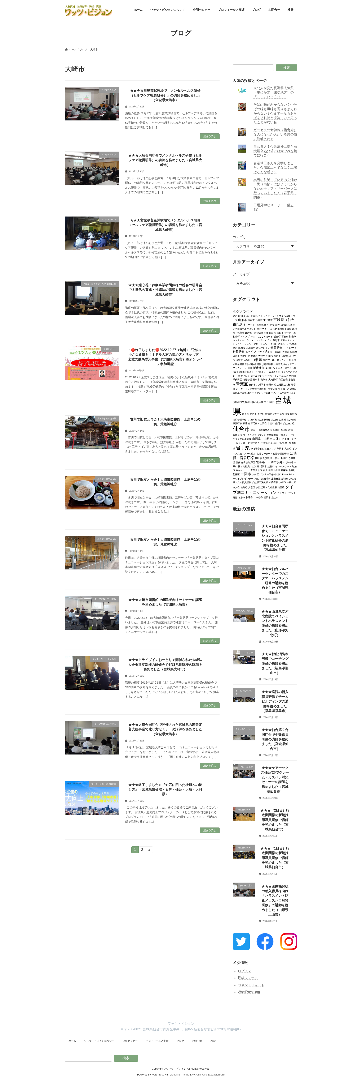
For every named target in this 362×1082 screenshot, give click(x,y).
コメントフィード (251, 985)
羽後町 (278, 351)
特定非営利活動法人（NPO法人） (250, 372)
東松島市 (268, 320)
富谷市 (251, 320)
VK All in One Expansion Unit (208, 1074)
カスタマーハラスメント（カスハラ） (252, 340)
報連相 (246, 423)
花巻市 (241, 497)
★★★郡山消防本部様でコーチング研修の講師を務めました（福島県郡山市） (275, 663)
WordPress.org (249, 992)
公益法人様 (289, 423)
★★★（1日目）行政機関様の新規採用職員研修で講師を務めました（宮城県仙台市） (275, 857)
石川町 (248, 368)
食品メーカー (243, 470)
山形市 (242, 319)
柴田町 (268, 368)
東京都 (254, 316)
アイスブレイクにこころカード (256, 336)
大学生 (261, 355)
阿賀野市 (252, 355)
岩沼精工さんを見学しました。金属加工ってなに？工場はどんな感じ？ (275, 167)
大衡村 (276, 458)
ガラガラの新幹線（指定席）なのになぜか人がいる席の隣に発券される (275, 134)
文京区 (251, 487)
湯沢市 (263, 466)
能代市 (252, 384)
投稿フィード (248, 978)
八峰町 (276, 430)
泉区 (235, 316)
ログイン (244, 970)
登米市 (253, 413)
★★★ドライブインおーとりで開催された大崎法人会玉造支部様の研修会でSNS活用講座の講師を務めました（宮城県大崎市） (165, 664)
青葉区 (242, 383)
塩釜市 (239, 360)
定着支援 (276, 478)
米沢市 (277, 355)
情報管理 (247, 379)
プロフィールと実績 (157, 1040)
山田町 (282, 419)
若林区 (236, 474)
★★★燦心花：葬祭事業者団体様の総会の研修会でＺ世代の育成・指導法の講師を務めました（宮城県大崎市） (165, 289)
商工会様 (283, 379)
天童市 (285, 351)
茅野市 (276, 340)
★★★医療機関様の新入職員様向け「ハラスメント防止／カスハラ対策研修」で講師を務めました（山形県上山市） (275, 900)
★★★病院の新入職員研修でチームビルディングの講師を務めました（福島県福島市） (275, 701)
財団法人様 (244, 316)
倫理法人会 (274, 372)
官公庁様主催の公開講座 (253, 402)
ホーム (72, 1040)
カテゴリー (241, 237)
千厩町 (270, 402)
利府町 (236, 336)
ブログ (180, 1040)
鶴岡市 (241, 347)
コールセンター (259, 375)
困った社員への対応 (248, 466)
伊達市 (277, 474)
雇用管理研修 (240, 419)
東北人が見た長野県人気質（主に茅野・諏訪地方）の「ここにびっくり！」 (274, 92)
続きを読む (209, 136)
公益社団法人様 (282, 384)
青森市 (280, 332)
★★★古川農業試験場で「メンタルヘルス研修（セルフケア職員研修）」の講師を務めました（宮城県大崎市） (165, 95)
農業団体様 (274, 470)
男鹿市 (270, 324)
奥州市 (264, 379)
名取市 (284, 458)
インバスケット (283, 466)
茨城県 (293, 351)
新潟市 (284, 478)
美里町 (260, 413)
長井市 (259, 320)
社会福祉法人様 (269, 442)
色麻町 (291, 470)
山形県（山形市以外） (266, 438)
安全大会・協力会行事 (284, 368)
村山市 (269, 355)
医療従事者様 (284, 329)
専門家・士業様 (259, 423)
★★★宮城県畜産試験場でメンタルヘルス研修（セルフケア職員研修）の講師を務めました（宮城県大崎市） (165, 224)
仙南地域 (240, 462)
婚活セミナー (272, 413)
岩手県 (243, 447)
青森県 (284, 470)
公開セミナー (130, 1040)
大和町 (292, 375)
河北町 (243, 355)
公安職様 (267, 458)
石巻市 (284, 336)
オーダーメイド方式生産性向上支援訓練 (256, 389)
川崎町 (289, 462)
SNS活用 (250, 347)
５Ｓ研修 (240, 442)
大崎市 (282, 482)
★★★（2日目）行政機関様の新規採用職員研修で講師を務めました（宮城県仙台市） (275, 820)
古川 (265, 470)
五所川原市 (256, 470)
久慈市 (272, 332)
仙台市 (241, 428)
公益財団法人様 (260, 482)
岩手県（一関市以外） (270, 462)
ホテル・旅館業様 (257, 324)
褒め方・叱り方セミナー (275, 360)
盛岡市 (278, 423)
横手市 (249, 497)
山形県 (256, 360)
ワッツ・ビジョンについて (99, 1040)
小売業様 (273, 482)
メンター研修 (267, 474)
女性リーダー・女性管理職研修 (273, 453)
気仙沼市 (265, 478)
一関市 (245, 474)
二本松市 (258, 497)
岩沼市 (236, 355)
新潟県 (284, 430)
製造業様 (259, 367)
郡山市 (292, 336)
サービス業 (290, 332)
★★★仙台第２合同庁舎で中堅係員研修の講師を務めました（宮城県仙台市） (275, 739)
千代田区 (237, 379)
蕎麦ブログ (244, 375)
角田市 (269, 384)
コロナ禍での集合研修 (258, 419)
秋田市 (280, 448)
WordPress (157, 1074)
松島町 (243, 487)
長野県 (293, 413)
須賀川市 (284, 413)
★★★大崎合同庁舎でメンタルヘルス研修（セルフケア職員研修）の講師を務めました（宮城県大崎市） (165, 160)
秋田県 (258, 458)
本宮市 (271, 423)
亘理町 (273, 344)
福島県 (285, 355)
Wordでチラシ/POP (267, 329)
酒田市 (267, 497)
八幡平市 (261, 384)
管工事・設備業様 (287, 389)
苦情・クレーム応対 (278, 375)
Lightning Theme (179, 1074)
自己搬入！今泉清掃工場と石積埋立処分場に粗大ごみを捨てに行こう (275, 151)
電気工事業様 (240, 392)
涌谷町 (247, 360)
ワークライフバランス (254, 435)
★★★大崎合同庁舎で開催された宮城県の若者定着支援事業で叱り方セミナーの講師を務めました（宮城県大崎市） (165, 729)
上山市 (275, 497)
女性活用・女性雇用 (266, 487)
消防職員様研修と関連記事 (259, 364)
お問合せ (197, 1040)
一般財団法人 (253, 442)
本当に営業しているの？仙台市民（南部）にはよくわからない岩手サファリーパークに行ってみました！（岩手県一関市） (275, 188)
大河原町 (273, 379)
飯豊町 (277, 336)
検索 (286, 67)
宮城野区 (250, 462)
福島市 (256, 379)
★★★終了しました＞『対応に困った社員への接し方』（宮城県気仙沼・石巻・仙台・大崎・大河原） (165, 789)
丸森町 (287, 448)
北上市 (274, 419)
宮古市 (245, 413)
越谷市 (271, 466)
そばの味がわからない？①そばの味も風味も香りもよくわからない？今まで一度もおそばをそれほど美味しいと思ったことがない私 (275, 113)
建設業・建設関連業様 (256, 332)
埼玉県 (281, 487)
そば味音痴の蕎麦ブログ (263, 448)
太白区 (255, 474)
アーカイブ (241, 274)
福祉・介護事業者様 (261, 430)
